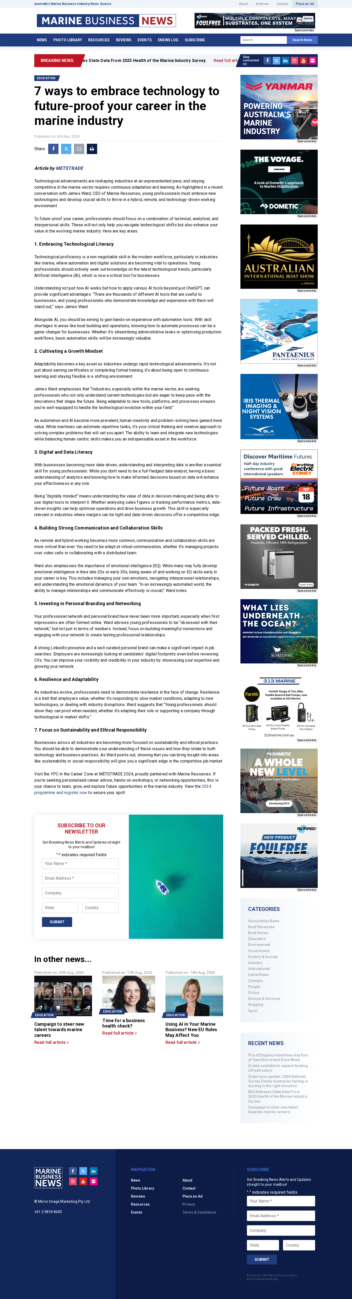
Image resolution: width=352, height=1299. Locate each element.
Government (259, 951)
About (243, 4)
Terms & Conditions (199, 1212)
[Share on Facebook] (53, 149)
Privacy (188, 1204)
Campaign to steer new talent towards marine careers (273, 1109)
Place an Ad (305, 4)
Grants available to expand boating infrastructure (278, 1068)
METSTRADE (69, 168)
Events (145, 40)
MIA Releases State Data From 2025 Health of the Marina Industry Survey (277, 1096)
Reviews (123, 40)
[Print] (92, 149)
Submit (57, 922)
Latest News (258, 975)
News (42, 40)
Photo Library (67, 40)
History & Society (263, 957)
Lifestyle (255, 981)
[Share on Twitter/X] (66, 149)
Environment (259, 945)
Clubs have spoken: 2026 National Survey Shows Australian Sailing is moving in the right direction (278, 1081)
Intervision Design (266, 1279)
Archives (262, 4)
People (254, 987)
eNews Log (168, 40)
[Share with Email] (79, 149)
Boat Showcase (261, 927)
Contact (282, 4)
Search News (302, 40)
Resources (99, 40)
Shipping (255, 1005)
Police (253, 993)
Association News (263, 921)
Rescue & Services (264, 999)
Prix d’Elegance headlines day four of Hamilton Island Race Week (278, 1057)
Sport (253, 1011)
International (259, 969)
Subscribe (195, 40)
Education (256, 939)
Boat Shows (258, 933)
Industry (255, 963)
